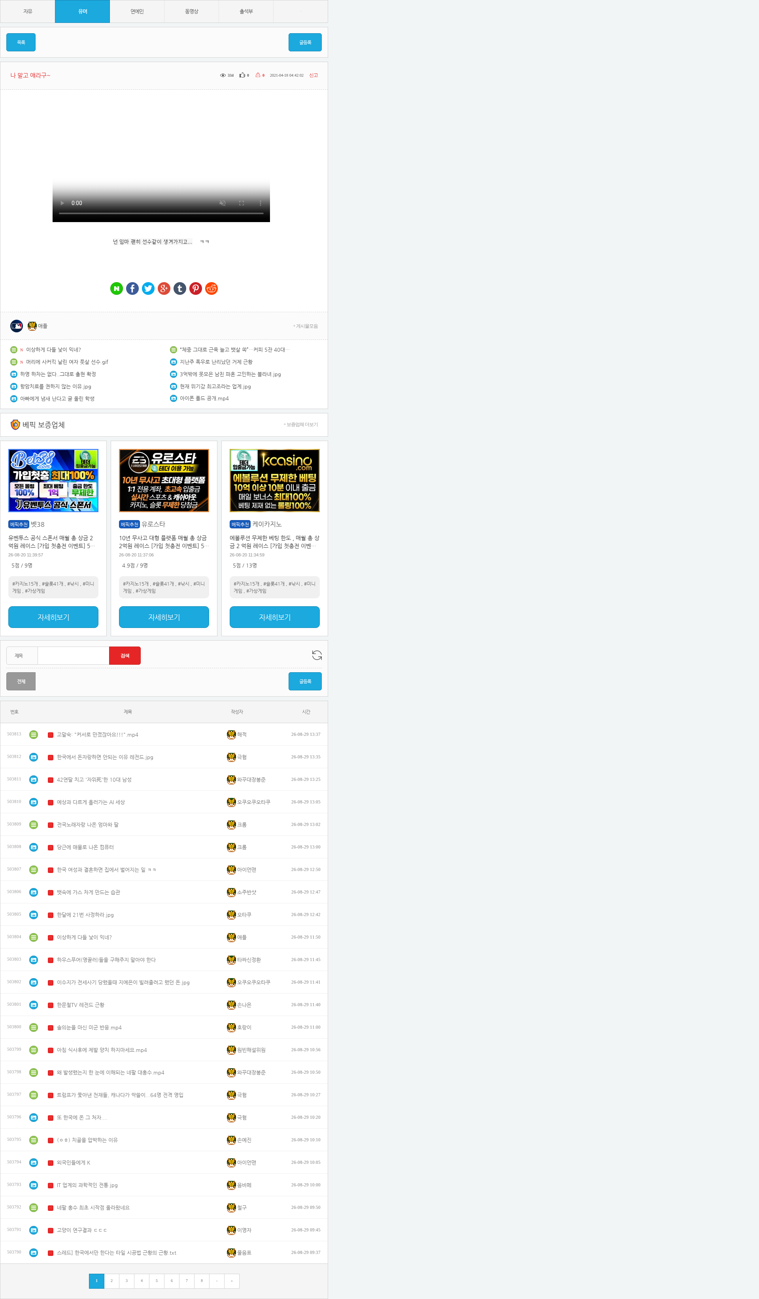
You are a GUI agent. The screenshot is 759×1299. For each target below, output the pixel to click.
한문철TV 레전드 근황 (80, 1005)
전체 (21, 681)
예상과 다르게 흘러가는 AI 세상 (91, 802)
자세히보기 (53, 617)
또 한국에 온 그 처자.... (82, 1117)
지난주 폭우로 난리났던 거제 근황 (216, 362)
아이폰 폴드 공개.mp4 (204, 398)
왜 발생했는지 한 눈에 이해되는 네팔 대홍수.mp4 (110, 1072)
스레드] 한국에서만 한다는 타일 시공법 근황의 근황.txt (116, 1253)
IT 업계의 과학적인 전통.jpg (87, 1185)
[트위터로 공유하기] (148, 289)
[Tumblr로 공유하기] (180, 289)
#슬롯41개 (52, 583)
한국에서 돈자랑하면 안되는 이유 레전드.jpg (105, 757)
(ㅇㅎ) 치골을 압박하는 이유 (87, 1140)
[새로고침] (317, 655)
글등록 (305, 42)
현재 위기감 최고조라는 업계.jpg (215, 386)
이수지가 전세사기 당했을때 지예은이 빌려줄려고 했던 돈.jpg (123, 982)
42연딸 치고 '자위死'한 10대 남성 (94, 779)
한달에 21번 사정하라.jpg (85, 915)
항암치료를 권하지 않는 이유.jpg (55, 386)
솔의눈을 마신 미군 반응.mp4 (89, 1027)
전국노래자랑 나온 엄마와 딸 (88, 825)
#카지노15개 (25, 583)
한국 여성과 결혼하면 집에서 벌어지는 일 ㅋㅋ (107, 870)
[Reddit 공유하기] (211, 289)
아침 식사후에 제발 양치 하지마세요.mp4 (102, 1050)
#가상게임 (35, 591)
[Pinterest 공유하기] (196, 289)
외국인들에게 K (73, 1162)
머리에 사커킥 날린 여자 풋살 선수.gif (67, 362)
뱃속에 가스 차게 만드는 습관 (88, 892)
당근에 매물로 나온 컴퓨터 (85, 847)
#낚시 (73, 583)
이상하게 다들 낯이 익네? (53, 350)
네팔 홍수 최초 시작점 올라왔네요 (93, 1207)
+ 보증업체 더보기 (300, 424)
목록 (21, 42)
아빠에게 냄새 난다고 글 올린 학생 (57, 399)
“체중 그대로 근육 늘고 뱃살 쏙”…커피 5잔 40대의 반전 (235, 350)
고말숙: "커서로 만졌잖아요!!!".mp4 (97, 734)
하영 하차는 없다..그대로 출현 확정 (58, 374)
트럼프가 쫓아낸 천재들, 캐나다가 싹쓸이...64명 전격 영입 (120, 1095)
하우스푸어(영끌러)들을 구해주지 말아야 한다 (106, 960)
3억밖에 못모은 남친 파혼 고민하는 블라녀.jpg (230, 374)
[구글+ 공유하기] (164, 289)
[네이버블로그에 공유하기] (117, 289)
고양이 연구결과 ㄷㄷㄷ (82, 1230)
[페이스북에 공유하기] (132, 289)
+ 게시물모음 (305, 326)
